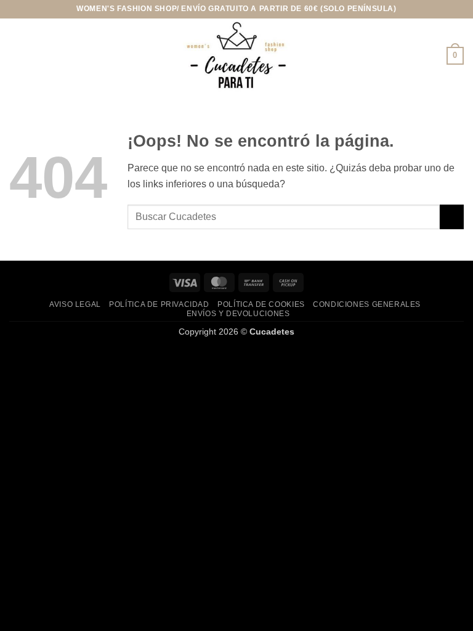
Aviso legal (75, 304)
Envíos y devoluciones (238, 313)
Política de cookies (261, 304)
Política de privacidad (159, 304)
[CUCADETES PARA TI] (236, 55)
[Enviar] (452, 217)
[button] (16, 56)
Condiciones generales (367, 304)
